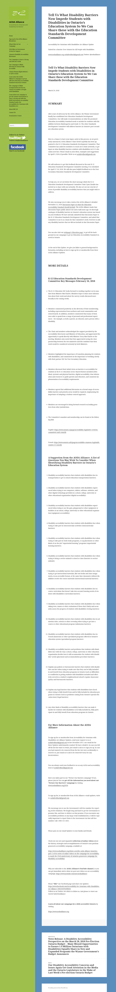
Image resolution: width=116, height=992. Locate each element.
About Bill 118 (13, 109)
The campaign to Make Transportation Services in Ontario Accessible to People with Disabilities (17, 88)
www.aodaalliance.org (56, 55)
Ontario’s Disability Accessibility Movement (18, 55)
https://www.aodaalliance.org (58, 912)
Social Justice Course (15, 116)
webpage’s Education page (73, 232)
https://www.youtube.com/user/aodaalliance (71, 874)
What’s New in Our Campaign (15, 45)
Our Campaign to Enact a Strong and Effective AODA (19, 60)
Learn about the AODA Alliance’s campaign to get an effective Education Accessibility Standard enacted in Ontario (19, 79)
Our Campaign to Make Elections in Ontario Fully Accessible (16, 66)
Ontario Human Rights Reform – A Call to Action (18, 72)
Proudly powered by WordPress (58, 988)
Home (11, 36)
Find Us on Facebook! (16, 151)
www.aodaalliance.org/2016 (58, 785)
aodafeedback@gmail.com (74, 55)
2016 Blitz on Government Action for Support (17, 50)
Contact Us (12, 112)
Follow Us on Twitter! (16, 135)
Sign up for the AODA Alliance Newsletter (18, 40)
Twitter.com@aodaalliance (18, 140)
